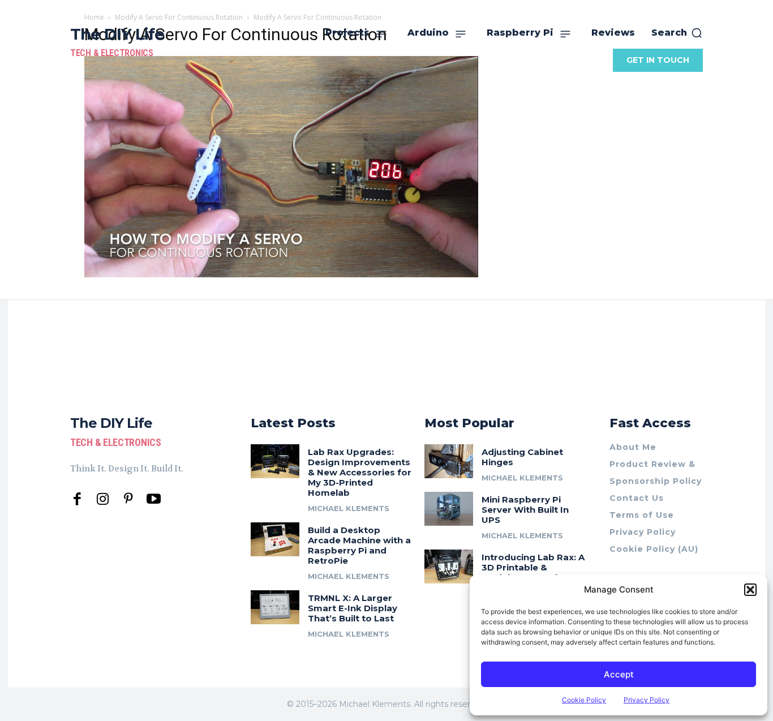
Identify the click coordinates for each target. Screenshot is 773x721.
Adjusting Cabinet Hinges (522, 457)
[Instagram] (103, 499)
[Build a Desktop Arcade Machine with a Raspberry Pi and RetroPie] (275, 539)
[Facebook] (77, 499)
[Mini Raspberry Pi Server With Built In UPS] (448, 509)
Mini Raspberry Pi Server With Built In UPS (525, 509)
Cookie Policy (584, 700)
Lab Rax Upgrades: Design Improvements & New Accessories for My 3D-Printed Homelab (359, 472)
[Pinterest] (128, 499)
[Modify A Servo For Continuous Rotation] (281, 274)
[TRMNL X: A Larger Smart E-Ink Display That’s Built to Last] (275, 607)
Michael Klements (348, 508)
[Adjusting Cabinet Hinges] (448, 461)
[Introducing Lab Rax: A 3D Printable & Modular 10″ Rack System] (448, 566)
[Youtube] (154, 499)
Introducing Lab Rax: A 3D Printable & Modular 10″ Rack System (533, 572)
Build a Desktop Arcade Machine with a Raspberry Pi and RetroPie (359, 545)
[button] (750, 589)
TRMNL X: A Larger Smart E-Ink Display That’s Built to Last (352, 608)
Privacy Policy (646, 700)
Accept (619, 674)
